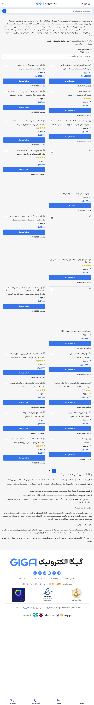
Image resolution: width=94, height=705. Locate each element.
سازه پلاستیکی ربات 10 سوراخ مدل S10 (30, 124)
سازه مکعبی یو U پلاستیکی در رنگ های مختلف (27, 95)
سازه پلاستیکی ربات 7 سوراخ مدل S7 (77, 193)
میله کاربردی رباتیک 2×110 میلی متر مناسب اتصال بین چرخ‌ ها (70, 261)
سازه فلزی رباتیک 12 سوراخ (80, 416)
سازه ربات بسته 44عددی (81, 357)
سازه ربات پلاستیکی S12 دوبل (79, 95)
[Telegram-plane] (59, 573)
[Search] (4, 11)
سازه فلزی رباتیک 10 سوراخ (35, 416)
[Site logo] (47, 3)
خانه (90, 41)
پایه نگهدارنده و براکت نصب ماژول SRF (76, 331)
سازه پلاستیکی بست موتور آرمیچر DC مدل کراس (26, 294)
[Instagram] (54, 573)
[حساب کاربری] (3, 3)
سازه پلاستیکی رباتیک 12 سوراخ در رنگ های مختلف (71, 124)
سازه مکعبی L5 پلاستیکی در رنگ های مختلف (28, 357)
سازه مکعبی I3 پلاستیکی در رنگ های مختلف (28, 442)
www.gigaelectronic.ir (79, 516)
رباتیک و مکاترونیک (78, 41)
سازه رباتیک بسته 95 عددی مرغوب (32, 69)
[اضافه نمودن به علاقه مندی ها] (52, 152)
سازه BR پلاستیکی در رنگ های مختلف (31, 154)
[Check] (35, 573)
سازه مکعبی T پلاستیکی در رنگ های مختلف (28, 220)
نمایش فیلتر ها (83, 49)
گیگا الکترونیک (27, 608)
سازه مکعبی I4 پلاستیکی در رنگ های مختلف (28, 386)
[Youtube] (49, 573)
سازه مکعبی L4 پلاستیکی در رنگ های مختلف (74, 386)
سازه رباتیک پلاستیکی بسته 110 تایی (77, 69)
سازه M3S (87, 442)
